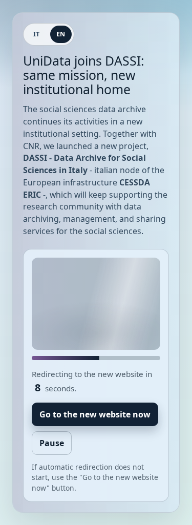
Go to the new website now (95, 414)
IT (36, 34)
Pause (51, 443)
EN (61, 34)
